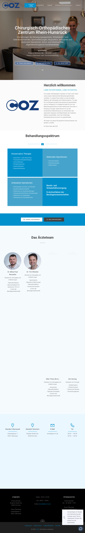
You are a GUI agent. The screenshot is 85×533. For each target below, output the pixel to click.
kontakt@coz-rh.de (45, 504)
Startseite (40, 5)
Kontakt (78, 5)
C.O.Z (37, 529)
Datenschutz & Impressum (63, 5)
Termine (49, 5)
